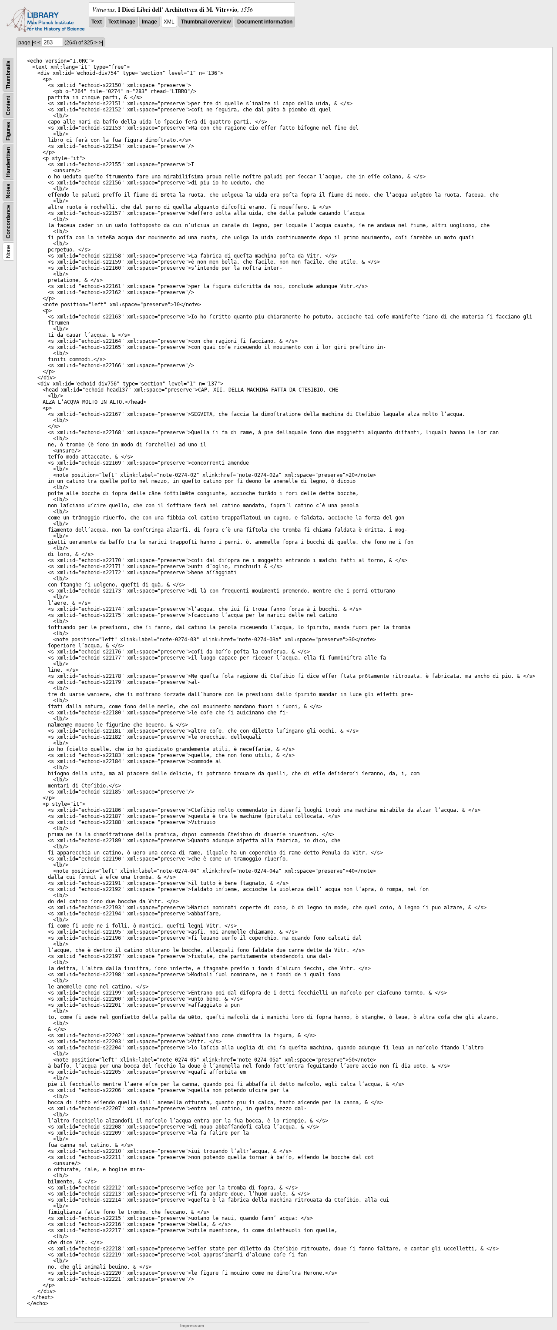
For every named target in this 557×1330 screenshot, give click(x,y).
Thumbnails (8, 74)
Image (149, 22)
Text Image (121, 22)
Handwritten (8, 162)
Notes (8, 191)
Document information (264, 22)
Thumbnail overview (206, 22)
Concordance (8, 221)
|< (34, 43)
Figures (8, 131)
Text (96, 22)
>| (101, 43)
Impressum (192, 1325)
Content (8, 105)
